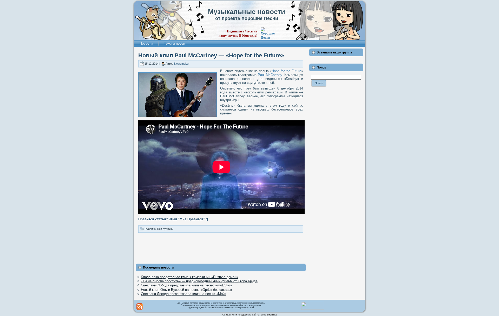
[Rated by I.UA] (312, 308)
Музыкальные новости (246, 12)
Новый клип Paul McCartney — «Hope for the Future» (211, 55)
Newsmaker (181, 63)
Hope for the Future (286, 71)
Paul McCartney (270, 75)
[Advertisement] (220, 247)
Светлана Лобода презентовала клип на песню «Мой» (183, 294)
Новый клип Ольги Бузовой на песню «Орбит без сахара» (186, 290)
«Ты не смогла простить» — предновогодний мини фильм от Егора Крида (199, 281)
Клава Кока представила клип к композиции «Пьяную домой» (189, 277)
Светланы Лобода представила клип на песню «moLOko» (186, 285)
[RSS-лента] (139, 306)
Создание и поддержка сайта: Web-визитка (249, 314)
